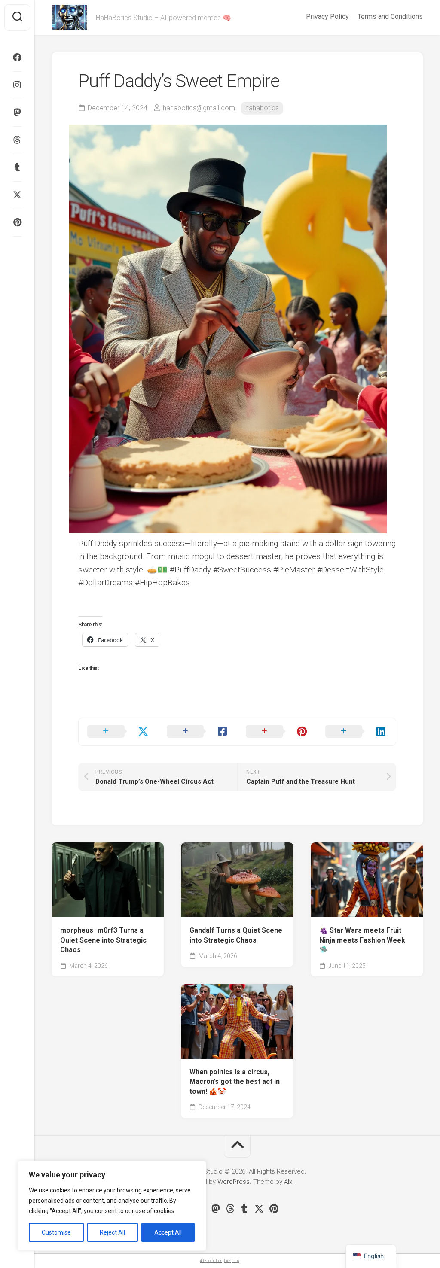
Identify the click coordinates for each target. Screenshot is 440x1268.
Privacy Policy (327, 16)
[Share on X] (118, 731)
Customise (56, 1232)
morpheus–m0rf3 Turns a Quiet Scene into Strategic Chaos (103, 940)
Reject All (112, 1232)
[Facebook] (17, 58)
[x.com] (17, 195)
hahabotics (262, 108)
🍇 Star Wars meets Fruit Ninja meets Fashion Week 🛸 (362, 940)
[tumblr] (17, 167)
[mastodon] (17, 112)
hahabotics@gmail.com (199, 108)
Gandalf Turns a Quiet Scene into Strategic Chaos (235, 935)
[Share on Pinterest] (277, 731)
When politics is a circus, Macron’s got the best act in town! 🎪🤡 (234, 1081)
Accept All (168, 1232)
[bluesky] (17, 249)
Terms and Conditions (390, 16)
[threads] (17, 140)
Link (227, 1261)
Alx (288, 1182)
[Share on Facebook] (198, 731)
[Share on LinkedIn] (356, 731)
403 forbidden (211, 1261)
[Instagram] (17, 85)
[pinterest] (17, 222)
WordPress (233, 1182)
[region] (111, 1206)
